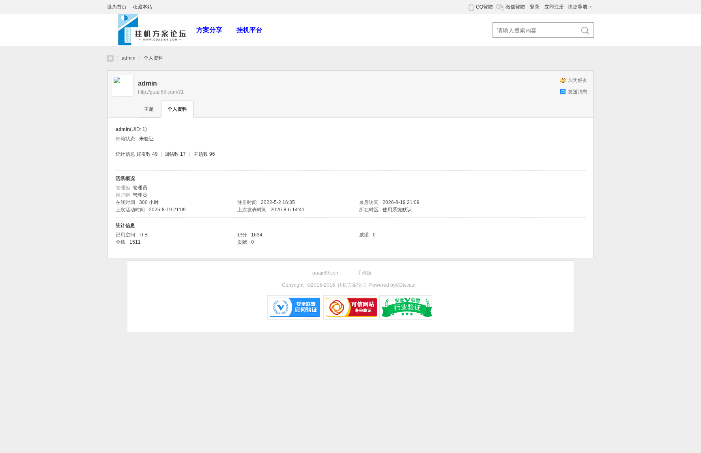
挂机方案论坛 (352, 285)
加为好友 (577, 80)
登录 (535, 7)
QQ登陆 (484, 7)
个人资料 (177, 109)
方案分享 (209, 29)
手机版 (364, 273)
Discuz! (407, 285)
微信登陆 (515, 7)
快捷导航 (577, 7)
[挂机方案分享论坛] (151, 44)
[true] (581, 30)
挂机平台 (249, 29)
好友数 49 (147, 154)
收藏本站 (142, 7)
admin (128, 58)
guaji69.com (326, 273)
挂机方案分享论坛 (110, 58)
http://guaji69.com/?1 (161, 92)
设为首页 (117, 7)
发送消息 (577, 91)
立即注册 (554, 7)
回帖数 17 (175, 154)
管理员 (140, 188)
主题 (149, 109)
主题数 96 (204, 154)
